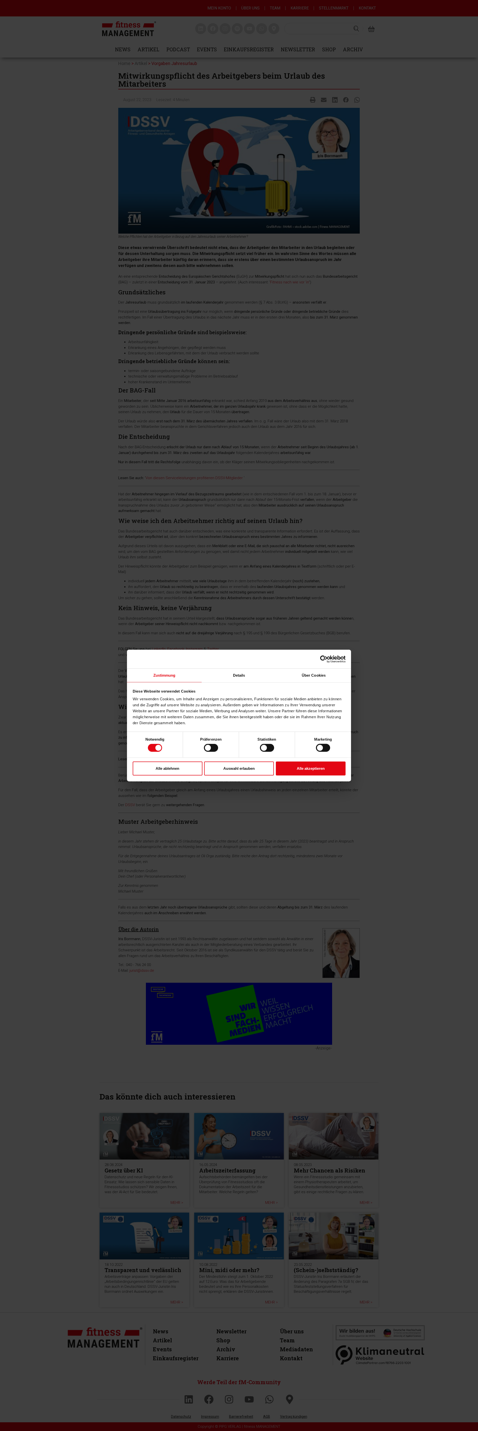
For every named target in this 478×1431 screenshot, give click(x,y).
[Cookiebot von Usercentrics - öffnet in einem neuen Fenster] (324, 659)
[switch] (211, 748)
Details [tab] (239, 675)
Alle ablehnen (167, 768)
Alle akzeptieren (311, 768)
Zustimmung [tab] (164, 675)
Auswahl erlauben (239, 768)
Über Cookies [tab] (314, 675)
